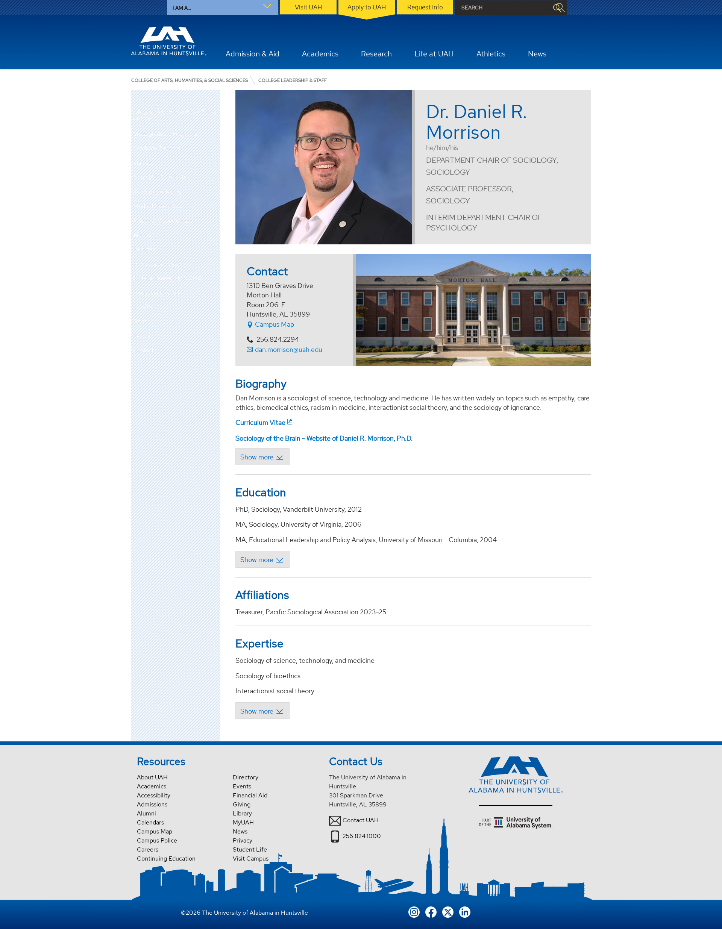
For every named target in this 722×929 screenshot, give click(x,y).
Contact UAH (361, 820)
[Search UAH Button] (557, 7)
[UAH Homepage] (169, 41)
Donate (142, 307)
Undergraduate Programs (165, 134)
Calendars (150, 822)
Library (242, 813)
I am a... (182, 8)
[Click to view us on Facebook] (431, 911)
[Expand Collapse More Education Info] (262, 559)
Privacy (242, 840)
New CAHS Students (160, 177)
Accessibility (153, 795)
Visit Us (142, 163)
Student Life (250, 849)
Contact (143, 350)
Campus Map (273, 324)
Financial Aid (250, 795)
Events (141, 336)
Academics (151, 786)
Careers (147, 849)
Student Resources (157, 206)
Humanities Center (157, 264)
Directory (245, 777)
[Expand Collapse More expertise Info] (262, 710)
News (140, 321)
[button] (214, 134)
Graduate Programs (158, 148)
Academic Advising (157, 191)
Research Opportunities (163, 220)
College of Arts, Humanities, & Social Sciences (173, 115)
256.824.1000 (362, 836)
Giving (241, 804)
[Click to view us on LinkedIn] (464, 911)
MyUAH (243, 822)
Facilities (144, 249)
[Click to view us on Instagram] (414, 911)
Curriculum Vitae (260, 422)
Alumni (142, 235)
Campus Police (157, 840)
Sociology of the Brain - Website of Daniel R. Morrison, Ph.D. (324, 438)
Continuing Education (166, 858)
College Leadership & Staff (167, 278)
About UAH (152, 777)
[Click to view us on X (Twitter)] (448, 911)
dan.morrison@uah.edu (288, 349)
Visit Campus (250, 858)
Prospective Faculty (158, 293)
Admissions (152, 804)
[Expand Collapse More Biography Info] (262, 456)
